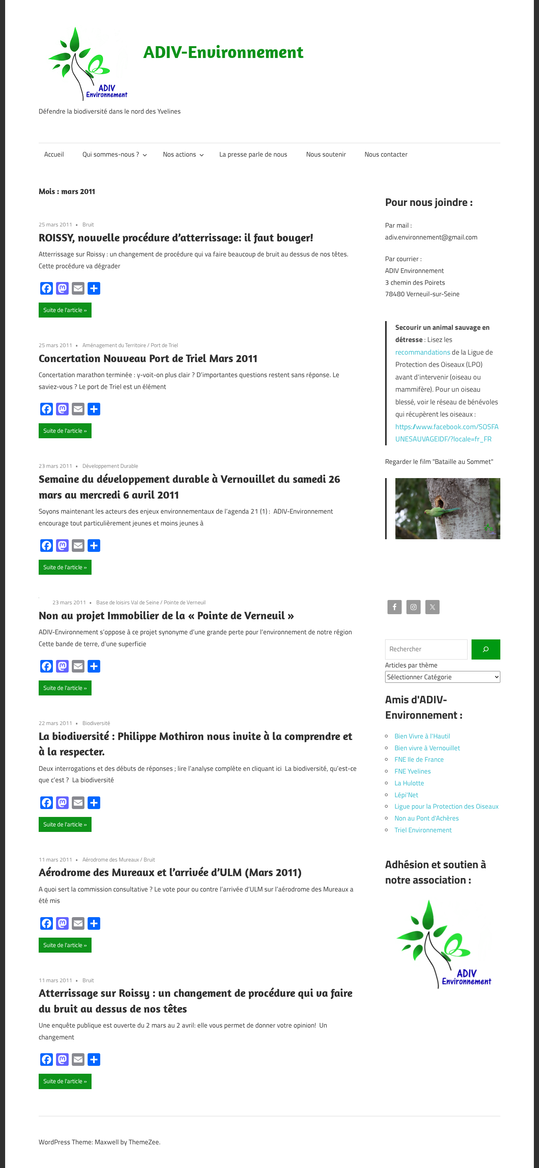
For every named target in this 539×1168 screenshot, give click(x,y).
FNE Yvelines (413, 771)
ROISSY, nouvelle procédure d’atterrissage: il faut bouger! (176, 237)
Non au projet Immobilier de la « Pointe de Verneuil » (166, 615)
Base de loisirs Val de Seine (127, 602)
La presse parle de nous (253, 154)
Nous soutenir (326, 154)
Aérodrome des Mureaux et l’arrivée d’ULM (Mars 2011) (170, 872)
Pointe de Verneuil (185, 602)
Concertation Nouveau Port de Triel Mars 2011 (148, 358)
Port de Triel (164, 345)
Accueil (54, 154)
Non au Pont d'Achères (427, 818)
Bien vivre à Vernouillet (427, 748)
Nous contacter (386, 154)
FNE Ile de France (419, 759)
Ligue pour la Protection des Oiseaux (447, 806)
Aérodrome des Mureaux (110, 859)
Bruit (88, 224)
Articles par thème (411, 665)
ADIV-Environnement (223, 51)
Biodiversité (96, 723)
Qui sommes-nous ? (110, 154)
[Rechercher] (486, 649)
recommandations (422, 352)
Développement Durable (110, 466)
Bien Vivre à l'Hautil (422, 736)
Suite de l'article (62, 309)
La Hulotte (409, 783)
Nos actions (179, 154)
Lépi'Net (406, 795)
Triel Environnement (423, 830)
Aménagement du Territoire (114, 345)
